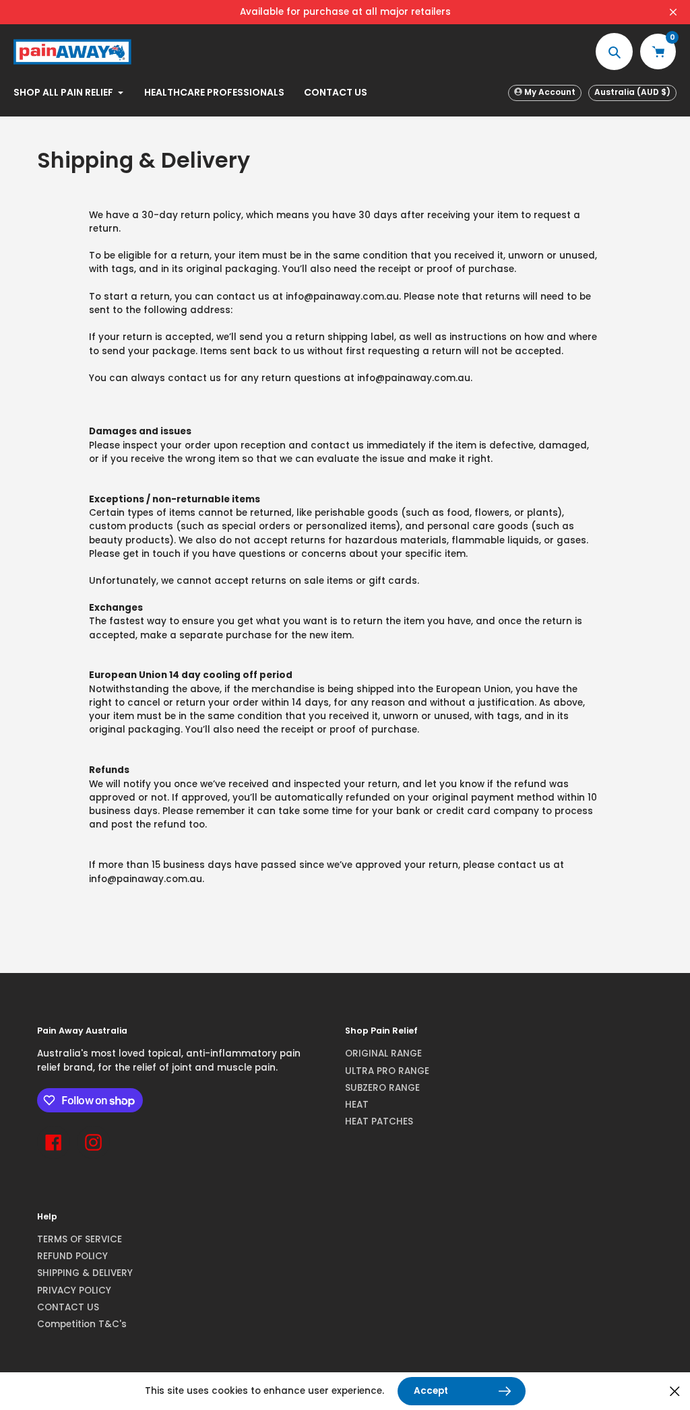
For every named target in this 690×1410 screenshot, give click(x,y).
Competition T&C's (82, 1324)
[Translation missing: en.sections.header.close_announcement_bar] (673, 12)
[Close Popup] (674, 1391)
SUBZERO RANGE (382, 1087)
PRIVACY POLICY (74, 1290)
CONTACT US (68, 1307)
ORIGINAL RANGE (383, 1053)
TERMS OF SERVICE (79, 1239)
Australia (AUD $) (632, 92)
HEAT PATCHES (379, 1121)
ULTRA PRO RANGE (387, 1071)
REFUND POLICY (72, 1256)
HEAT (357, 1104)
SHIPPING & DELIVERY (85, 1273)
